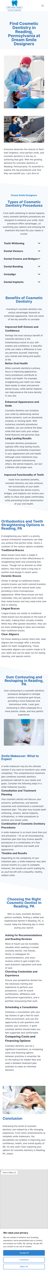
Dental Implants (14, 282)
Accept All (24, 1253)
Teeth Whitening (14, 243)
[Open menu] (42, 6)
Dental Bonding (13, 266)
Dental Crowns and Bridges (21, 258)
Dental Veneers (13, 251)
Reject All (24, 1266)
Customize (24, 1260)
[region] (24, 1250)
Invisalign (10, 274)
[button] (24, 243)
